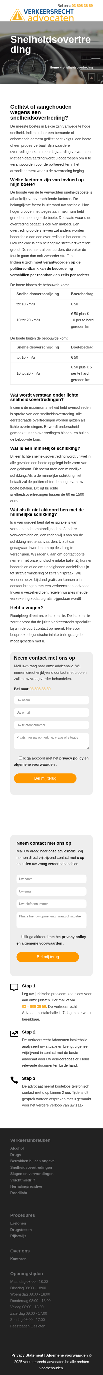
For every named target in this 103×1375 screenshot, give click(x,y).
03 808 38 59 (82, 5)
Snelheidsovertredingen (31, 1167)
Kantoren (18, 1259)
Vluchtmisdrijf (22, 1180)
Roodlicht (18, 1193)
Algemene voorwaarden (67, 1355)
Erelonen (18, 1223)
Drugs (15, 1155)
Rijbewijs (18, 1236)
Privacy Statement (27, 1355)
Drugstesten (21, 1230)
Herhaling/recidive (26, 1186)
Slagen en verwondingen (32, 1173)
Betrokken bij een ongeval (33, 1161)
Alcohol (17, 1148)
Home (54, 67)
